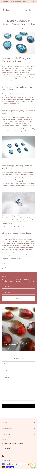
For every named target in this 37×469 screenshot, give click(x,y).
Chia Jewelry (5, 422)
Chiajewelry (7, 460)
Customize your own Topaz (15, 226)
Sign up (18, 298)
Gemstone (6, 263)
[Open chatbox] (33, 465)
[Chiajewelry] (7, 10)
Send (18, 406)
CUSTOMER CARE (7, 428)
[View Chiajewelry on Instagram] (3, 455)
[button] (25, 9)
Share (6, 268)
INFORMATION (6, 434)
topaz (10, 263)
